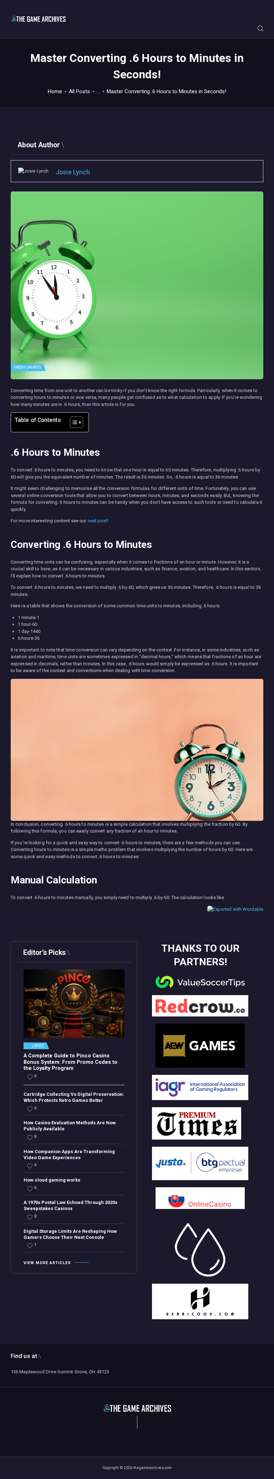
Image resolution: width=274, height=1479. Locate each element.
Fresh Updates (27, 367)
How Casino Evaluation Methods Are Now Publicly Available (70, 1125)
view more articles (47, 1263)
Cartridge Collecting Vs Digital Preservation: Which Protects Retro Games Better (74, 1097)
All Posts (79, 91)
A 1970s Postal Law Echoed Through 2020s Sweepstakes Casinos (70, 1205)
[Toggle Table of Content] (73, 422)
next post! (98, 520)
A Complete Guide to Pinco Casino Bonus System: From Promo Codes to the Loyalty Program (70, 1062)
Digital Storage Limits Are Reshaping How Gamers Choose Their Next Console (70, 1234)
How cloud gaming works (52, 1180)
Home (55, 91)
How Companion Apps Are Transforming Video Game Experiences (69, 1154)
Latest (38, 1046)
